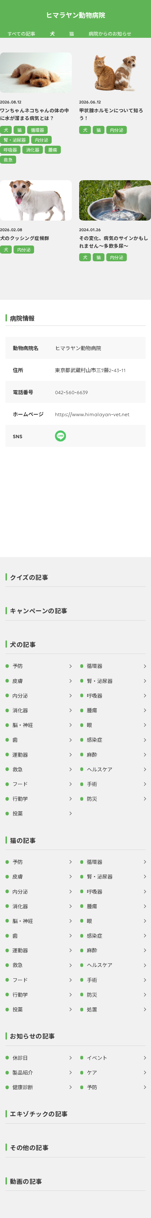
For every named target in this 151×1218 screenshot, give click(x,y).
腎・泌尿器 (15, 140)
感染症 (94, 739)
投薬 (17, 813)
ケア (92, 1072)
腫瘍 (52, 149)
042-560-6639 (71, 392)
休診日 (20, 1057)
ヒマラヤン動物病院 (75, 14)
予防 (17, 665)
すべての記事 (21, 33)
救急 (8, 159)
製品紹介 (22, 1072)
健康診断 (22, 1087)
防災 (92, 798)
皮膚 (17, 680)
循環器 (37, 130)
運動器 (20, 754)
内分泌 (41, 140)
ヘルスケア (100, 769)
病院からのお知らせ (110, 33)
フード (20, 784)
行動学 (20, 798)
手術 (92, 784)
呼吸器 (10, 149)
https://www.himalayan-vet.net (92, 414)
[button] (75, 579)
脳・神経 (22, 724)
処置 (92, 1009)
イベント (97, 1057)
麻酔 (92, 754)
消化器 (32, 149)
